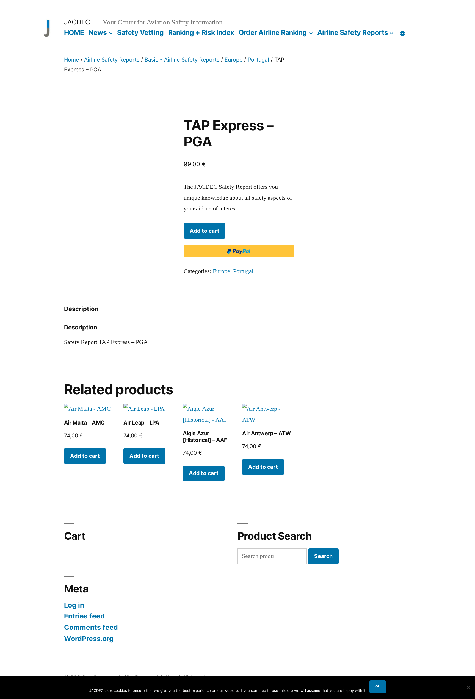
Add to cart (204, 231)
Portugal (258, 59)
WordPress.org (89, 638)
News (98, 32)
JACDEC (77, 22)
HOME (74, 32)
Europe (233, 59)
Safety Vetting (140, 32)
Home (71, 59)
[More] (402, 33)
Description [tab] (81, 308)
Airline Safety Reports (352, 32)
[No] (468, 687)
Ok (377, 686)
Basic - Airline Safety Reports (182, 59)
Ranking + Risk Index (201, 32)
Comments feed (91, 627)
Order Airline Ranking (273, 32)
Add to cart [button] (85, 456)
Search (323, 556)
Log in (74, 605)
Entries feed (84, 616)
